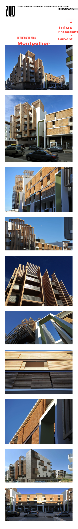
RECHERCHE (63, 6)
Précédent (68, 31)
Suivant (65, 39)
